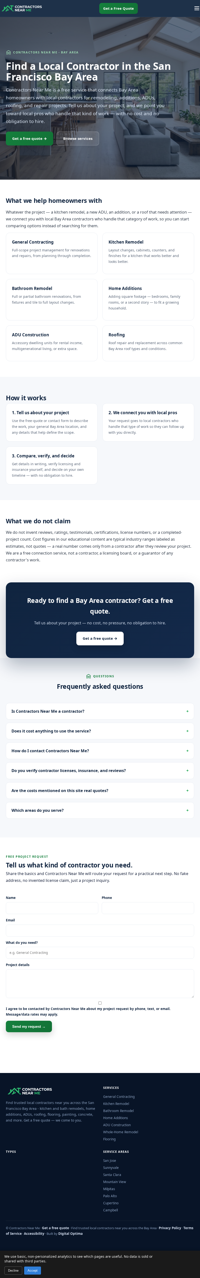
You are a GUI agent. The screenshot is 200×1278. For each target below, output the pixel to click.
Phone (107, 898)
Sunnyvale (111, 1167)
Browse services (77, 138)
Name (11, 898)
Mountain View (114, 1182)
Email (10, 920)
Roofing (117, 335)
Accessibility (34, 1233)
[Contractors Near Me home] (21, 8)
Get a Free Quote (118, 8)
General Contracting (33, 242)
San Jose (109, 1160)
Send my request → (29, 1026)
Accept (33, 1270)
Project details (18, 965)
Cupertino (111, 1203)
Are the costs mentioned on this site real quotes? (59, 790)
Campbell (110, 1210)
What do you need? (22, 942)
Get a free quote (55, 1228)
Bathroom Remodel (32, 288)
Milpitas (109, 1189)
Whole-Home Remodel (120, 1132)
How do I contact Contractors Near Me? (50, 750)
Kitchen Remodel (126, 242)
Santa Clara (112, 1175)
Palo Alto (110, 1196)
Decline (13, 1270)
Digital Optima (70, 1233)
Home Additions (125, 288)
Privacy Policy (170, 1228)
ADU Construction (30, 335)
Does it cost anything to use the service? (51, 731)
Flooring (109, 1139)
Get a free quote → (29, 138)
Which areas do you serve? (37, 810)
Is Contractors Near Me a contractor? (47, 711)
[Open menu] (197, 8)
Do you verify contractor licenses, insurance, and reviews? (68, 770)
